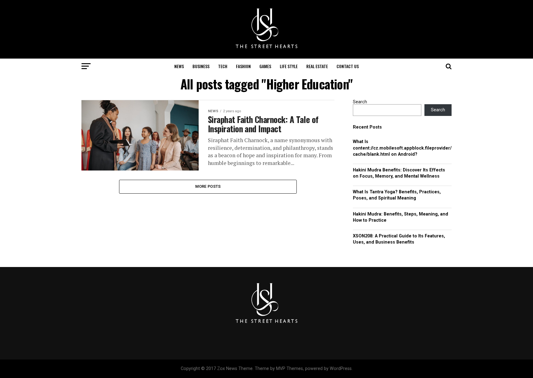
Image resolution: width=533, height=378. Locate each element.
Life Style (289, 66)
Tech (222, 66)
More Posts (208, 186)
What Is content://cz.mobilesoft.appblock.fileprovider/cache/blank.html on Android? (402, 148)
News (179, 66)
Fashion (243, 66)
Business (200, 66)
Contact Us (348, 66)
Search (360, 102)
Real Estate (317, 66)
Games (265, 66)
